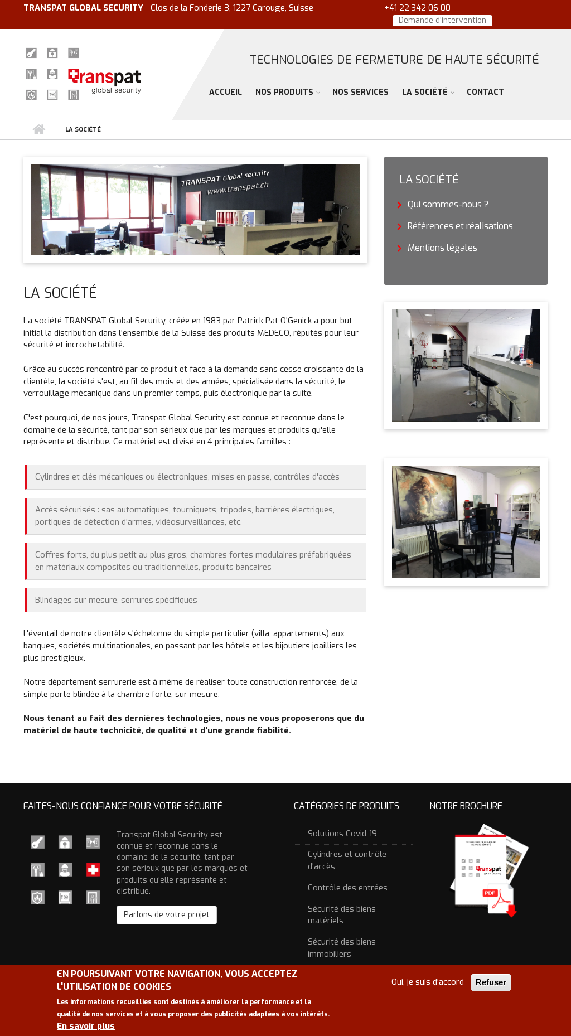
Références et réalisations (460, 226)
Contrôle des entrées (348, 887)
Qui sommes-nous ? (448, 204)
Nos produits (284, 92)
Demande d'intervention (442, 20)
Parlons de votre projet (167, 914)
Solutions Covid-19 (342, 833)
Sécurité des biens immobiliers (342, 948)
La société (425, 92)
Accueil (225, 92)
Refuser (491, 982)
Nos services (360, 92)
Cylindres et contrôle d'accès (347, 860)
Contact (485, 92)
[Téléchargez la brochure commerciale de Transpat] (488, 869)
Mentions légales (442, 248)
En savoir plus (86, 1026)
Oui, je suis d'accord (427, 981)
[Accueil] (83, 72)
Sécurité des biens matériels (342, 915)
